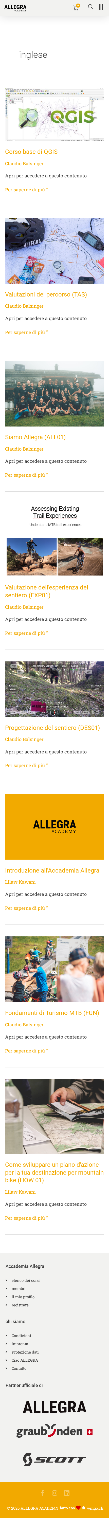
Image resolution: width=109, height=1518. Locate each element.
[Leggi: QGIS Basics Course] (54, 114)
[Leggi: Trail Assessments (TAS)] (54, 250)
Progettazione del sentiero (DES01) (52, 727)
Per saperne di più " (26, 189)
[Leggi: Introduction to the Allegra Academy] (54, 826)
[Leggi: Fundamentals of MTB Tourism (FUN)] (54, 969)
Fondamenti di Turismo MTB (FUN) (52, 1012)
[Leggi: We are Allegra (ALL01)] (54, 393)
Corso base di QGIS (31, 151)
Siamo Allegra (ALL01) (35, 437)
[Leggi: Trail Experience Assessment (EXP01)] (54, 539)
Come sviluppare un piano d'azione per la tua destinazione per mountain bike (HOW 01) (54, 1172)
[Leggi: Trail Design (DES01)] (54, 689)
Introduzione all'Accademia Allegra (52, 870)
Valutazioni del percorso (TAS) (46, 294)
